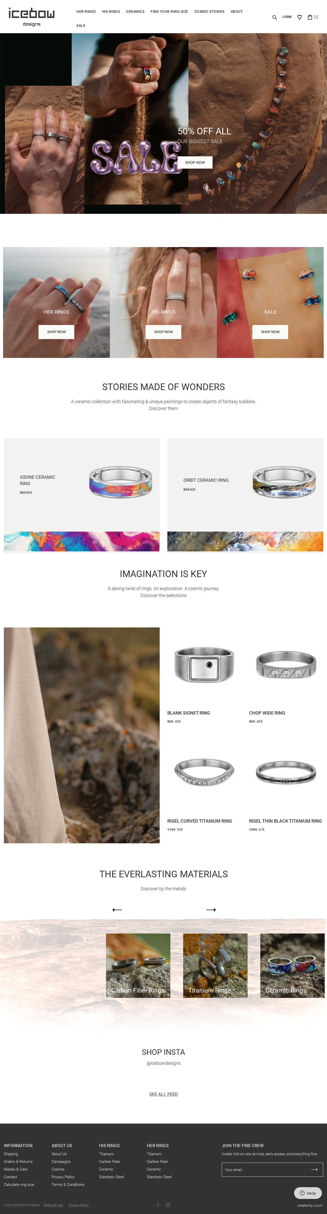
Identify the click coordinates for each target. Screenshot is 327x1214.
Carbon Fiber (109, 1161)
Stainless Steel (111, 1177)
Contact (10, 1177)
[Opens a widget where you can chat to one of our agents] (308, 1193)
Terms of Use (53, 1205)
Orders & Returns (18, 1161)
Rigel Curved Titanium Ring (199, 821)
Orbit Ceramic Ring (206, 480)
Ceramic (106, 1169)
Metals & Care (16, 1169)
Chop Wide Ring (267, 713)
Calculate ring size (19, 1184)
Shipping (11, 1154)
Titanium (106, 1154)
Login (287, 17)
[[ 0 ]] (310, 17)
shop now (270, 332)
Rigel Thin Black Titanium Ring (285, 821)
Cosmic (58, 1169)
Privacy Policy (63, 1177)
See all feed (163, 1094)
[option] (138, 965)
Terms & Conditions (68, 1184)
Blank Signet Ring (188, 713)
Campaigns (61, 1161)
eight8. (318, 1205)
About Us (59, 1154)
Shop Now (195, 162)
